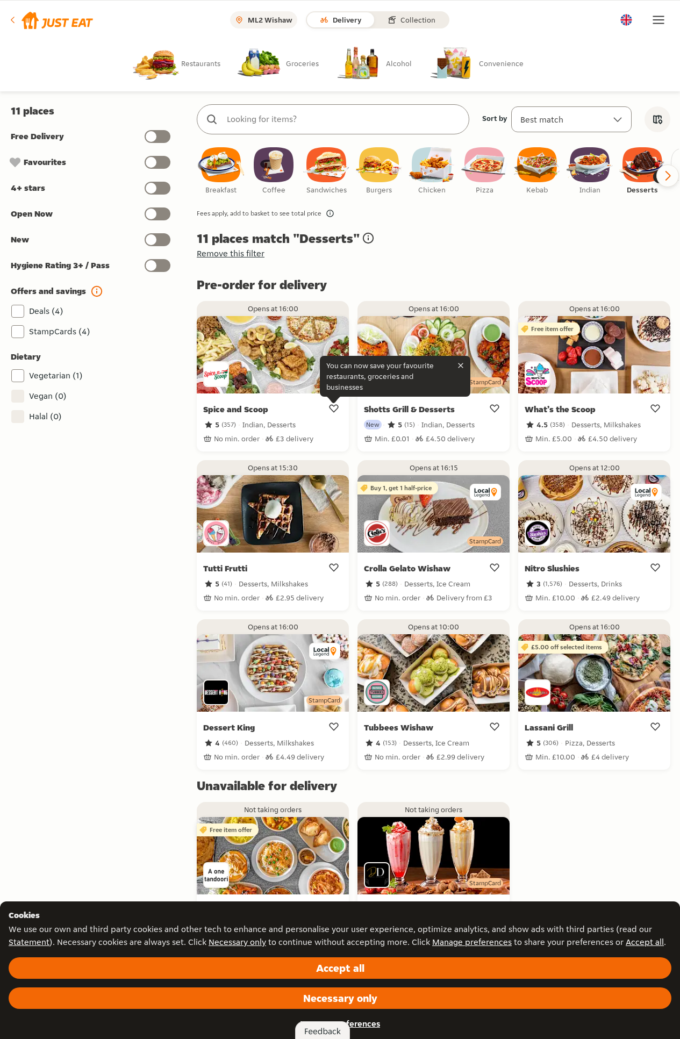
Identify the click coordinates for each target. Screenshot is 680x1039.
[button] (51, 19)
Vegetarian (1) (56, 375)
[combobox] (344, 119)
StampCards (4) (59, 331)
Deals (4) (46, 311)
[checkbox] (221, 171)
